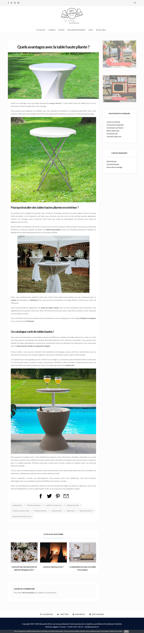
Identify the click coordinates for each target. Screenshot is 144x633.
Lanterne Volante (113, 122)
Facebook (83, 318)
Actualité (40, 30)
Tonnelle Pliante (113, 164)
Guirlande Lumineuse (115, 128)
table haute (71, 511)
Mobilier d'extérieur (34, 505)
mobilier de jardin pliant (20, 511)
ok (126, 631)
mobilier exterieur (40, 511)
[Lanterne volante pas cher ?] (53, 552)
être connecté (28, 592)
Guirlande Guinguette (115, 125)
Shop (91, 30)
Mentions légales (51, 627)
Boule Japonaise (113, 131)
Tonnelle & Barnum (114, 136)
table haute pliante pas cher (22, 516)
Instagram (92, 318)
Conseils (51, 30)
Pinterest (30, 321)
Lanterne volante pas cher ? (53, 567)
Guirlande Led (112, 133)
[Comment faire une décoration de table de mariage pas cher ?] (24, 552)
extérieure (34, 300)
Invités (61, 30)
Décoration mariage (76, 30)
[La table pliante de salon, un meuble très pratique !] (82, 552)
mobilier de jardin (72, 505)
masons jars (69, 365)
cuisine (13, 300)
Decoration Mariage (114, 167)
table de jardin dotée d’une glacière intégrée (33, 346)
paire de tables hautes (50, 308)
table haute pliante (53, 229)
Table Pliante (112, 161)
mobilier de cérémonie (54, 505)
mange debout (17, 505)
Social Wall (101, 30)
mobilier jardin (57, 511)
